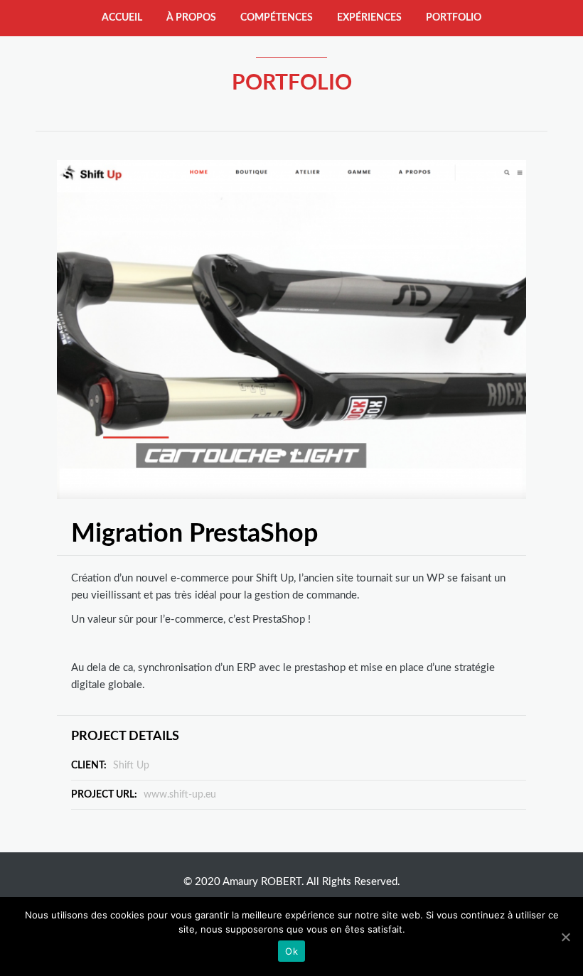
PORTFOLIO (453, 18)
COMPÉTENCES (276, 18)
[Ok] (565, 937)
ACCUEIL (122, 18)
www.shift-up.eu (180, 795)
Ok (291, 951)
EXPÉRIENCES (369, 18)
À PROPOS (191, 18)
